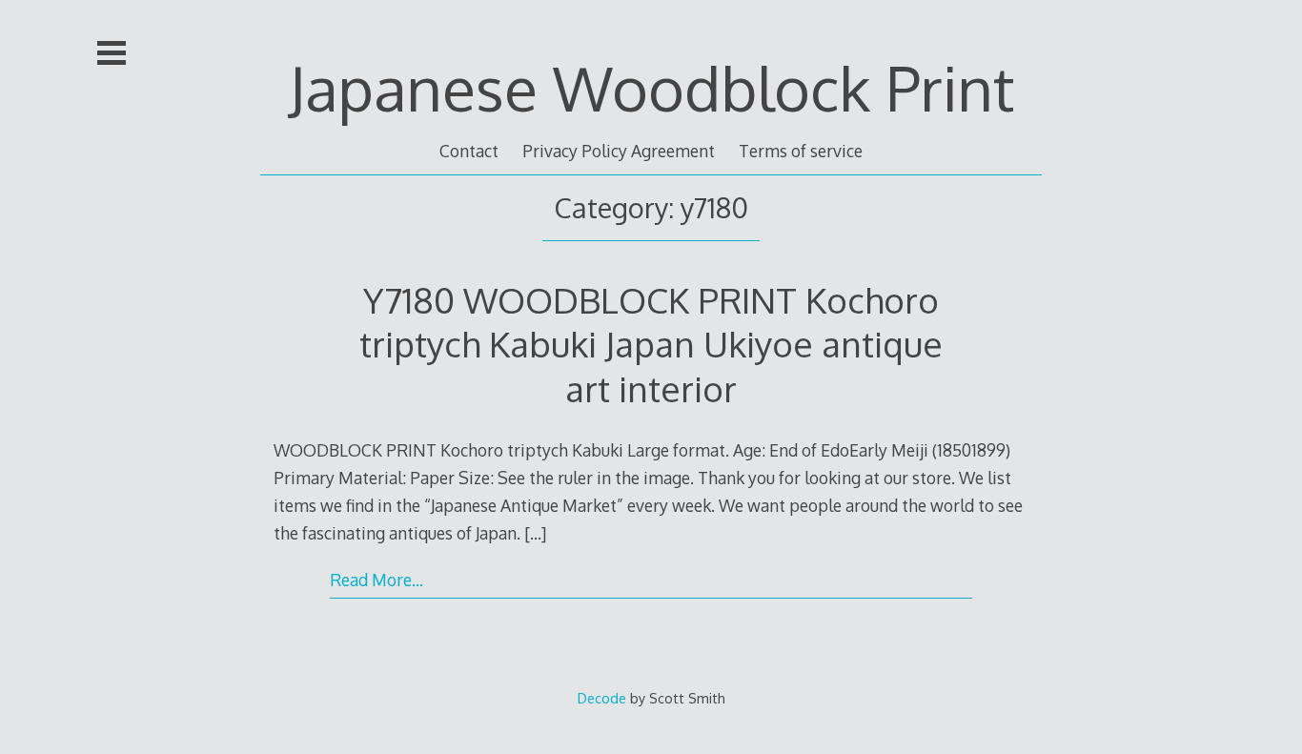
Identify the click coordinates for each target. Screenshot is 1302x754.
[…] (535, 532)
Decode (602, 697)
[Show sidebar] (111, 53)
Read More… (376, 579)
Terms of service (801, 150)
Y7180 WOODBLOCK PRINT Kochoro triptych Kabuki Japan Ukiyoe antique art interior (651, 343)
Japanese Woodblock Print (651, 87)
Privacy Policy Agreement (618, 150)
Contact (468, 150)
